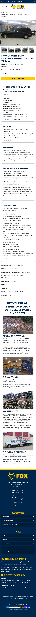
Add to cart (18, 78)
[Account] (6, 7)
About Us (5, 544)
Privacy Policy (23, 599)
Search (4, 540)
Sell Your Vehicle (7, 552)
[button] (3, 7)
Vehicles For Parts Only (9, 525)
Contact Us (18, 506)
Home (3, 13)
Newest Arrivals (7, 521)
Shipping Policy (8, 597)
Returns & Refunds (20, 597)
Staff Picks (6, 517)
